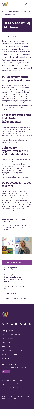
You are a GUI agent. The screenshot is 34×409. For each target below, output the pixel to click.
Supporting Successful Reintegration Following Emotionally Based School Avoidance (13, 278)
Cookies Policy (7, 343)
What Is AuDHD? (10, 293)
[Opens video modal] (17, 245)
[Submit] (26, 4)
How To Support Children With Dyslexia (15, 287)
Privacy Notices (7, 331)
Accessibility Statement (10, 354)
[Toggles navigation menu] (31, 4)
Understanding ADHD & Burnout (15, 298)
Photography (6, 346)
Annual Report (7, 358)
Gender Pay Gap (7, 339)
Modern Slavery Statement (11, 335)
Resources (27, 11)
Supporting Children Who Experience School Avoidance (14, 269)
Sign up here (6, 371)
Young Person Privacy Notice (12, 350)
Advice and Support (13, 11)
